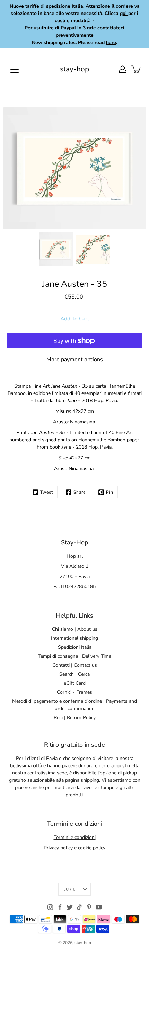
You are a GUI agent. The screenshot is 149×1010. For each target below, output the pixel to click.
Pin (109, 492)
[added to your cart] (136, 69)
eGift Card (75, 683)
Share (79, 492)
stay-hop (74, 69)
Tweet (46, 492)
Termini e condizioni (75, 837)
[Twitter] (70, 907)
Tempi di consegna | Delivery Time (74, 656)
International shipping (74, 638)
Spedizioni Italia (74, 647)
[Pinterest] (89, 907)
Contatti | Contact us (74, 665)
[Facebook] (60, 907)
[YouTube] (99, 907)
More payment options (74, 359)
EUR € (69, 889)
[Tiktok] (79, 907)
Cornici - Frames (74, 692)
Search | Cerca (74, 674)
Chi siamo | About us (74, 629)
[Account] (122, 69)
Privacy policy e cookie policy (74, 847)
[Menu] (14, 69)
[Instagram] (50, 907)
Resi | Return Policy (75, 717)
